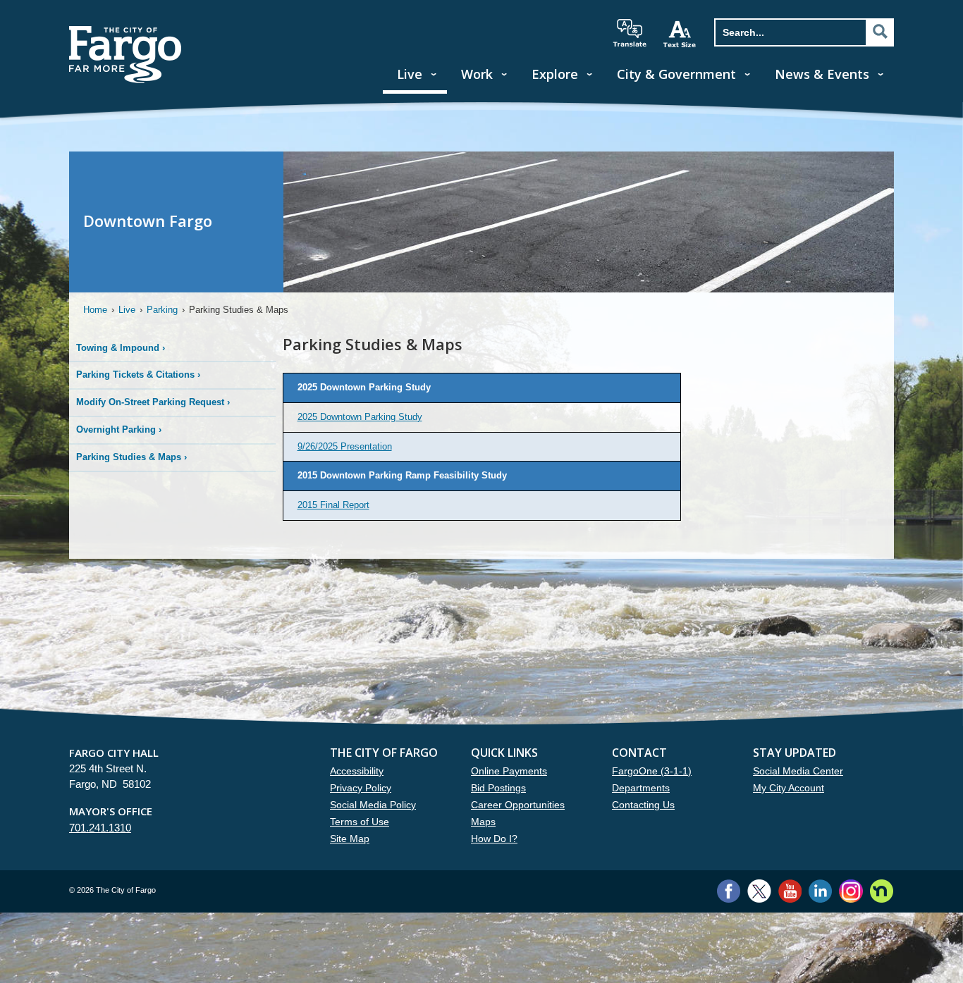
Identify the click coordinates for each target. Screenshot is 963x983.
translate (629, 33)
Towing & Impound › (120, 347)
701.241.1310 (100, 828)
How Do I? (494, 838)
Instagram (850, 891)
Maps (483, 821)
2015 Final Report (333, 505)
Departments (641, 787)
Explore (555, 74)
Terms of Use (359, 821)
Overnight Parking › (118, 429)
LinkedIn (820, 891)
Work (477, 74)
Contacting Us (643, 804)
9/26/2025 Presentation (345, 446)
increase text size (680, 34)
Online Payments (509, 771)
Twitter (759, 891)
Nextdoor (881, 891)
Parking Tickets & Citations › (138, 374)
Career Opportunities (518, 804)
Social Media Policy (373, 804)
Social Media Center (798, 771)
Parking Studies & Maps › (131, 457)
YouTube (790, 891)
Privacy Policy (360, 787)
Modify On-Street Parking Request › (153, 402)
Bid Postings (498, 787)
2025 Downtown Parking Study (360, 417)
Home (95, 309)
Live (409, 74)
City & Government (676, 74)
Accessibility (357, 771)
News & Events (822, 74)
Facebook (728, 891)
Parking (162, 309)
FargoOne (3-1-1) (652, 771)
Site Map (349, 838)
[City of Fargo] (125, 31)
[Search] (880, 31)
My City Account (788, 787)
